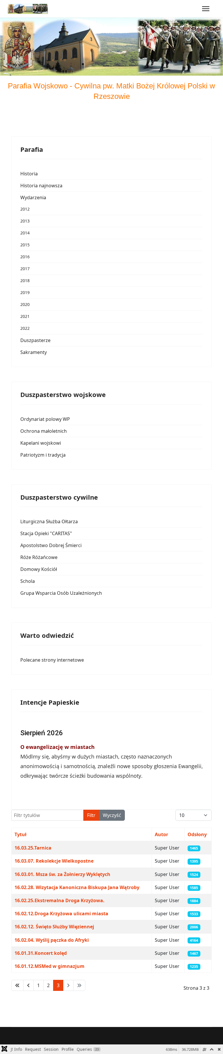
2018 (25, 280)
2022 (25, 328)
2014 (25, 233)
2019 (25, 292)
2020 (25, 304)
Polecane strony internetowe (52, 660)
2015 (25, 245)
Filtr (91, 815)
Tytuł (20, 834)
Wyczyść (112, 815)
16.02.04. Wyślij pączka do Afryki (52, 940)
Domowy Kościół (38, 569)
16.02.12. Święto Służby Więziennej (54, 926)
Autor (161, 834)
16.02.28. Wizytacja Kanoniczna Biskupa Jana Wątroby (77, 887)
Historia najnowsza (41, 185)
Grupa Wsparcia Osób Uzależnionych (61, 593)
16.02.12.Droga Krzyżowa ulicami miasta (61, 913)
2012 (25, 209)
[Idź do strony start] (17, 985)
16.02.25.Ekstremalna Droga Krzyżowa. (60, 900)
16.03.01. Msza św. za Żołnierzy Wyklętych (62, 874)
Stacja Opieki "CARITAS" (46, 533)
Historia (29, 173)
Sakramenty (33, 352)
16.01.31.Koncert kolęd (41, 953)
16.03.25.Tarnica (33, 848)
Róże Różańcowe (38, 557)
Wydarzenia (33, 197)
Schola (27, 581)
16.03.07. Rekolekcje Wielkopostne (54, 861)
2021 (25, 316)
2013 (25, 221)
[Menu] (205, 8)
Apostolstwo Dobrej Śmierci (51, 545)
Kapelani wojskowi (40, 443)
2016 (25, 256)
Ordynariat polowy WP (45, 419)
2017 (25, 268)
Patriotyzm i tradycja (43, 455)
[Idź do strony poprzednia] (28, 985)
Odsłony (197, 834)
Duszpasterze (35, 340)
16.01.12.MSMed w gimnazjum (49, 966)
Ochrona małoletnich (43, 431)
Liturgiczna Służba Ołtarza (49, 521)
